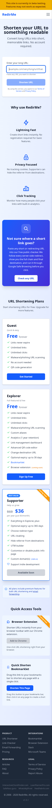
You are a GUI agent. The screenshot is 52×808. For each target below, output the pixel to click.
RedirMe (9, 14)
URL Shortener (10, 738)
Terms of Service (37, 764)
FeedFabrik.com (42, 788)
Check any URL (26, 278)
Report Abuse (35, 773)
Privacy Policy (30, 91)
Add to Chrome (18, 640)
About (5, 773)
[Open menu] (48, 14)
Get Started (26, 376)
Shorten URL (26, 82)
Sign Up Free (26, 476)
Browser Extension (38, 743)
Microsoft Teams (37, 751)
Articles (6, 764)
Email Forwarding (11, 747)
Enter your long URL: (17, 62)
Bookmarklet (17, 462)
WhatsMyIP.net (25, 788)
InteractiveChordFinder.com (15, 785)
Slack (31, 747)
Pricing (6, 751)
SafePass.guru (9, 788)
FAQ (4, 768)
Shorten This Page (20, 688)
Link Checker (9, 743)
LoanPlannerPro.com (40, 785)
